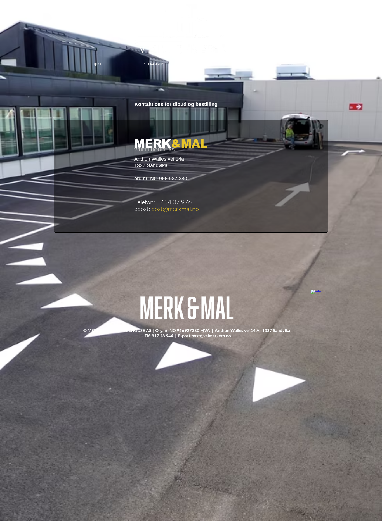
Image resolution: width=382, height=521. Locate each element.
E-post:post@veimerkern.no (204, 335)
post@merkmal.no (175, 208)
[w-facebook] (316, 295)
